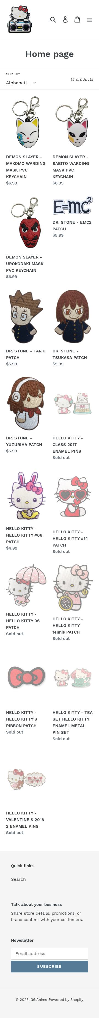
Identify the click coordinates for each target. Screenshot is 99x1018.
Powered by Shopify (66, 1000)
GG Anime (39, 1000)
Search (18, 879)
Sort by (13, 74)
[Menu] (89, 19)
